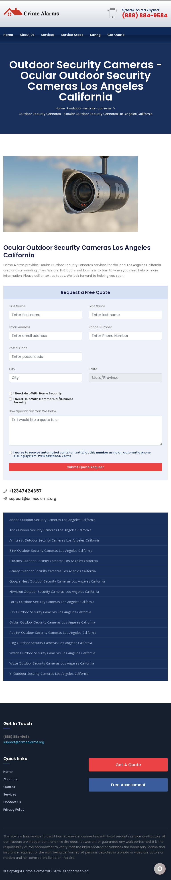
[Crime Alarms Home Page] (31, 11)
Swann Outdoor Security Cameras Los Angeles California (52, 653)
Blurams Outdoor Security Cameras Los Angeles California (53, 560)
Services (48, 35)
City (12, 369)
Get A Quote (128, 764)
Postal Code (18, 348)
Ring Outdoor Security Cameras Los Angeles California (50, 642)
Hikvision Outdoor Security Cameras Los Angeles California (54, 591)
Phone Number (100, 327)
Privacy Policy (13, 809)
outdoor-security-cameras (90, 108)
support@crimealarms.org (32, 498)
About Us (27, 35)
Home (8, 35)
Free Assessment (128, 785)
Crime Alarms (33, 871)
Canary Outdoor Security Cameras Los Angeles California (52, 571)
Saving (95, 35)
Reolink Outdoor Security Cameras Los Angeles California (52, 632)
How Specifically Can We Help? (33, 411)
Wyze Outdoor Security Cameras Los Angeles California (51, 663)
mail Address (19, 327)
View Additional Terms (54, 456)
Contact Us (12, 802)
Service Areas (72, 35)
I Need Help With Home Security (37, 393)
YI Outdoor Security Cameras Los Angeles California (48, 673)
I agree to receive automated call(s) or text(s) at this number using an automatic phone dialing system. (82, 454)
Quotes (9, 787)
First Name (17, 306)
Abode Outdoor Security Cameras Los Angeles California (52, 519)
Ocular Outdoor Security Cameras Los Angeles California (52, 622)
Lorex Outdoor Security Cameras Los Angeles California (51, 601)
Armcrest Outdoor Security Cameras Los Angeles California (54, 540)
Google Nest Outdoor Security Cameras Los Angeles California (57, 581)
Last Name (97, 306)
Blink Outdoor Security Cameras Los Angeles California (50, 550)
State (93, 369)
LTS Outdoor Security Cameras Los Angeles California (50, 612)
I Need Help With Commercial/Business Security (43, 400)
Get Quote (115, 35)
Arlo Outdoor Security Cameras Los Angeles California (50, 530)
